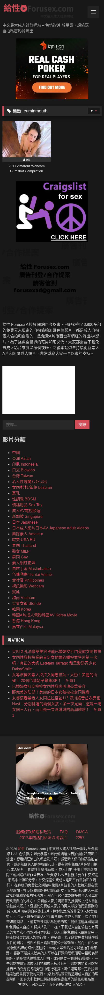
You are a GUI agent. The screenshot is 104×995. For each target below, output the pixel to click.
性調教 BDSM (24, 499)
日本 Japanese (25, 522)
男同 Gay (20, 557)
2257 (80, 838)
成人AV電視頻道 (26, 511)
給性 (21, 849)
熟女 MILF (21, 551)
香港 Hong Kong (26, 621)
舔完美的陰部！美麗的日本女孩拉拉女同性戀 (50, 692)
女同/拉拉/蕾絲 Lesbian (32, 487)
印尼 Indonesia (25, 464)
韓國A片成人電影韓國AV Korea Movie (44, 615)
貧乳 (16, 592)
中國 (16, 453)
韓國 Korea (21, 609)
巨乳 (16, 493)
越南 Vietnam (23, 598)
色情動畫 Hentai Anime (32, 574)
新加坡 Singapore (27, 516)
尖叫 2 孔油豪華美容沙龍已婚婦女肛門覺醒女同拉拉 (56, 652)
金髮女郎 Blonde (26, 603)
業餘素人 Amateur (27, 534)
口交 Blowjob (23, 470)
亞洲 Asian (21, 458)
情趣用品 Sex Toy (27, 505)
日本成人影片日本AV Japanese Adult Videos (50, 528)
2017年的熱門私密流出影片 (43, 838)
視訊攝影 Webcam (28, 586)
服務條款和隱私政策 (33, 832)
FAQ (63, 832)
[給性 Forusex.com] (42, 11)
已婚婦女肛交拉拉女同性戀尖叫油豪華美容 (49, 686)
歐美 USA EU (23, 540)
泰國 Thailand (24, 545)
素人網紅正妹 (23, 563)
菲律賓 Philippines (28, 580)
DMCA (82, 832)
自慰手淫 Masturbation (31, 569)
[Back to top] (89, 980)
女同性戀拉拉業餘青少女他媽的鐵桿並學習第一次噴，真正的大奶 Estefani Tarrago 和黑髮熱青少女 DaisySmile (54, 663)
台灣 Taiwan (22, 476)
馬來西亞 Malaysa (27, 627)
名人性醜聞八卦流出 (29, 482)
